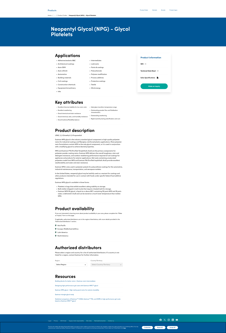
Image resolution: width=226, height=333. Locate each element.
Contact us (111, 321)
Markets (154, 10)
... (54, 15)
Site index (89, 321)
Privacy (56, 321)
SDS (142, 64)
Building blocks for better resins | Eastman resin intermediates (75, 281)
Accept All (172, 327)
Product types (173, 10)
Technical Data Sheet (148, 71)
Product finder (144, 10)
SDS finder (63, 321)
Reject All (160, 327)
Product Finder (62, 15)
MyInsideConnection (100, 321)
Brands (163, 10)
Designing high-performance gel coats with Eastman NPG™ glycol (76, 285)
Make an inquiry (154, 86)
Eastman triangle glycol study (64, 294)
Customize (147, 327)
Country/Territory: (96, 260)
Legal (49, 321)
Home (50, 15)
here (125, 328)
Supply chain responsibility (76, 321)
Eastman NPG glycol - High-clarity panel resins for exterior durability (77, 290)
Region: (57, 260)
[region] (113, 327)
